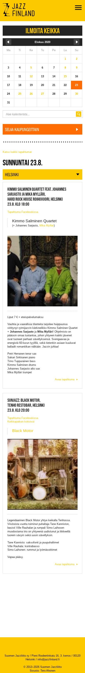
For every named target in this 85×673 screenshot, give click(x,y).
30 (76, 93)
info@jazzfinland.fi (49, 659)
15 (65, 76)
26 (31, 93)
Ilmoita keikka (43, 30)
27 (42, 93)
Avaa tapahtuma (64, 379)
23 (76, 85)
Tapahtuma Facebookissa (22, 212)
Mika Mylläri (46, 225)
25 (19, 93)
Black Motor (22, 431)
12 (31, 76)
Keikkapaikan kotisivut (20, 421)
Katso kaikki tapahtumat (17, 152)
